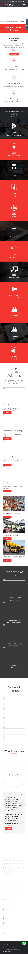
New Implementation (8, 887)
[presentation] (3, 802)
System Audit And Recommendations (12, 882)
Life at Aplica (7, 899)
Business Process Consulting (10, 880)
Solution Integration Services (10, 894)
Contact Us (7, 904)
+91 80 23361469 (8, 932)
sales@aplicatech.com (11, 1)
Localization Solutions (8, 889)
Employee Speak (8, 902)
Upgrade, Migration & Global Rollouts (12, 891)
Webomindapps (7, 951)
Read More (14, 54)
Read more (8, 828)
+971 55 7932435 (8, 916)
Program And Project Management (11, 885)
